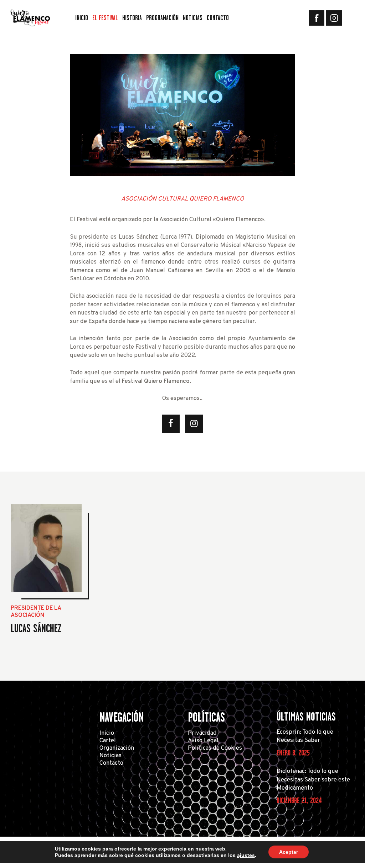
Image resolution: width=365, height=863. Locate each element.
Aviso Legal (203, 740)
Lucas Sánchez (36, 628)
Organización (116, 748)
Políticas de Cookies (215, 748)
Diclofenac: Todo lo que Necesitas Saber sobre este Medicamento (313, 780)
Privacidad (202, 733)
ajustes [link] (246, 855)
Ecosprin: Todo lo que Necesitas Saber (305, 736)
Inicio (106, 733)
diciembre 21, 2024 (299, 800)
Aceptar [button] (288, 852)
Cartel (107, 740)
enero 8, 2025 (293, 752)
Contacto (111, 763)
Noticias (110, 755)
